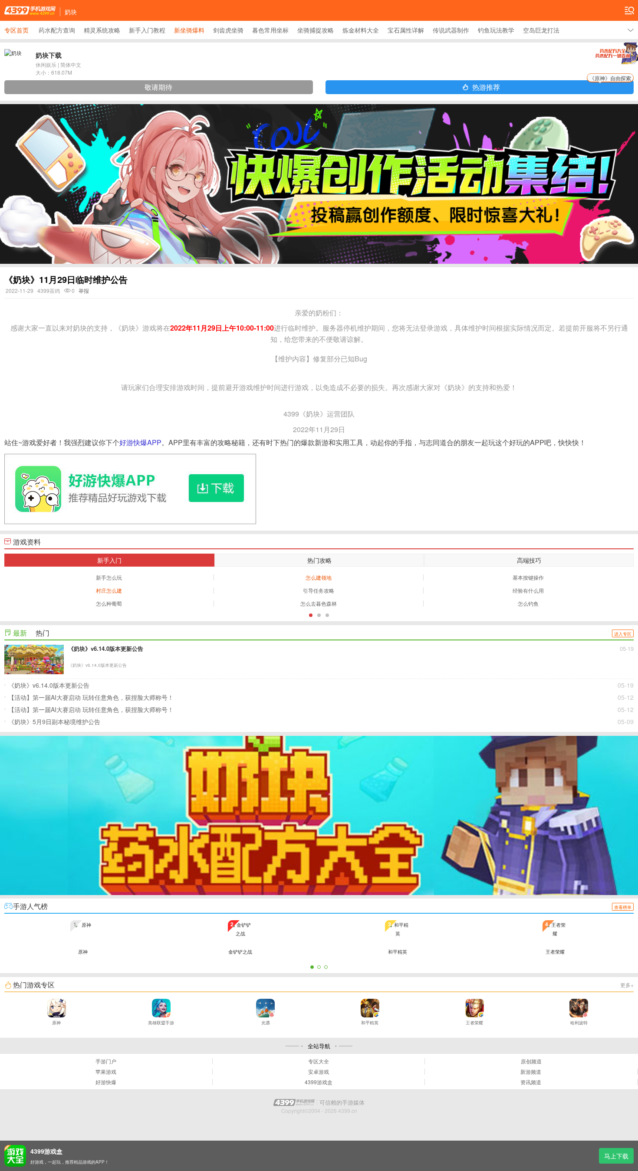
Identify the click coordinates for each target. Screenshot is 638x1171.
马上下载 (616, 1155)
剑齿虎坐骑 (228, 30)
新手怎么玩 (109, 577)
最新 (20, 633)
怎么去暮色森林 (318, 603)
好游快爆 (105, 1082)
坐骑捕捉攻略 (315, 30)
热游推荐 (551, 86)
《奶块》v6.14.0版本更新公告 (321, 685)
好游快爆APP (140, 442)
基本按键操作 (528, 577)
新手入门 (109, 560)
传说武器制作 (451, 30)
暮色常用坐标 (270, 30)
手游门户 (105, 1061)
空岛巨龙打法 (541, 30)
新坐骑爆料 (189, 30)
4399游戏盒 (318, 1082)
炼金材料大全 (360, 30)
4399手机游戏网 (30, 10)
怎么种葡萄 (109, 603)
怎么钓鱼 (528, 603)
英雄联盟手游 (161, 1023)
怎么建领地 (319, 577)
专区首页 (16, 30)
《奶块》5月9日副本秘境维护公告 (321, 721)
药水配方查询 (57, 30)
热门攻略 (319, 560)
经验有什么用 (528, 590)
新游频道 (530, 1072)
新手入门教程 (147, 30)
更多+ (627, 984)
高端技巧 (529, 560)
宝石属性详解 (406, 30)
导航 (629, 10)
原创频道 (531, 1061)
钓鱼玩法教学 (496, 30)
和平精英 (369, 1023)
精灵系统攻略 (102, 30)
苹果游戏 (105, 1072)
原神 (56, 1023)
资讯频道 (530, 1082)
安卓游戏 (318, 1072)
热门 (42, 633)
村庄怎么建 (109, 590)
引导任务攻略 (318, 590)
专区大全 (318, 1061)
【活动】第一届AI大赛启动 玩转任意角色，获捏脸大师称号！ (321, 697)
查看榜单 (622, 907)
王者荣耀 (474, 1023)
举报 (84, 290)
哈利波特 (579, 1023)
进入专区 (622, 634)
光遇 (265, 1023)
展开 (630, 30)
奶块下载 (49, 55)
